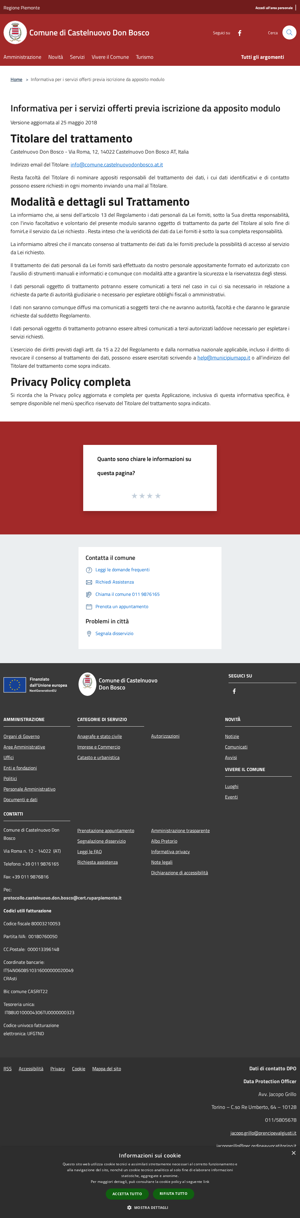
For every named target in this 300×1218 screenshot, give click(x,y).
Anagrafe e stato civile (99, 736)
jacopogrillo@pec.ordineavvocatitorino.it (256, 1145)
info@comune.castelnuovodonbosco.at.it (117, 164)
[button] (150, 1207)
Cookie (78, 1068)
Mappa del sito (106, 1068)
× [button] (293, 1153)
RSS (8, 1068)
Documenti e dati (21, 799)
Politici (10, 778)
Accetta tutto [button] (127, 1193)
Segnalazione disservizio (101, 840)
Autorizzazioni (165, 735)
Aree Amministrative (24, 746)
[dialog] (150, 1182)
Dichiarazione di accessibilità (179, 872)
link (206, 1181)
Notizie (232, 736)
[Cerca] (289, 32)
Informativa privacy (170, 851)
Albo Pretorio (164, 840)
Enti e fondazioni (20, 767)
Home (16, 79)
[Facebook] (237, 32)
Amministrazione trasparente (180, 830)
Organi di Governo (22, 736)
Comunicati (236, 746)
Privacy (57, 1068)
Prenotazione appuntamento (105, 830)
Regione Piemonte (22, 7)
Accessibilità (31, 1068)
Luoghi (231, 786)
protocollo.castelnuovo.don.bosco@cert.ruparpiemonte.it (63, 897)
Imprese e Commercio (98, 746)
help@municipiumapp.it (223, 358)
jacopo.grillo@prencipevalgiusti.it (263, 1132)
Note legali (162, 862)
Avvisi (231, 757)
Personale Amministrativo (29, 788)
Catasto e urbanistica (98, 757)
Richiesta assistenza (97, 862)
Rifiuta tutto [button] (174, 1193)
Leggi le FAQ (89, 851)
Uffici (9, 757)
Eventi (231, 796)
